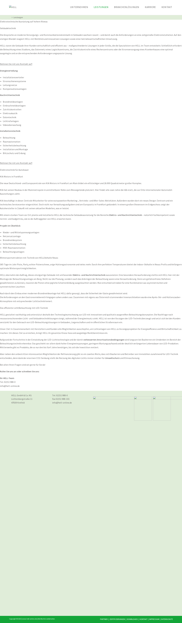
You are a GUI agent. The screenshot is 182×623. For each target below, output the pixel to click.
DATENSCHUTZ (167, 619)
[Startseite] (10, 17)
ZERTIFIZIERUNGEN (117, 619)
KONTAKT (143, 619)
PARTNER (104, 619)
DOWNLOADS (132, 619)
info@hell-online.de (62, 402)
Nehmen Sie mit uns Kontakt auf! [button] (16, 64)
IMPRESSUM (154, 619)
